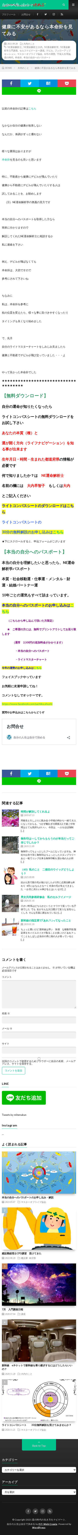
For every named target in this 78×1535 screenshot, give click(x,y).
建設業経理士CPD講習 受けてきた (21, 1253)
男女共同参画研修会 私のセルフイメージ (46, 896)
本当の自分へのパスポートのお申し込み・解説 (28, 1197)
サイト (5, 1043)
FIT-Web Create (48, 1524)
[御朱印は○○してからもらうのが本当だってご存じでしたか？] (10, 845)
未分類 (32, 1258)
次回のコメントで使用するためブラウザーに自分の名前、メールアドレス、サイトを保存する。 (39, 1062)
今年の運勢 (49, 54)
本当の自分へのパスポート (37, 57)
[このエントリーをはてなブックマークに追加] (48, 83)
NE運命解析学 (51, 47)
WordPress (38, 1527)
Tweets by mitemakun (14, 1114)
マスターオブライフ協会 (29, 54)
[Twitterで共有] (29, 83)
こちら (32, 108)
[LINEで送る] (39, 91)
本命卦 (18, 57)
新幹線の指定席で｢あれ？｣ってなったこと (46, 920)
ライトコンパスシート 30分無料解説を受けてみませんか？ (36, 1424)
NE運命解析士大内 (32, 47)
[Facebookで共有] (11, 83)
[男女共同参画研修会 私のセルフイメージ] (10, 903)
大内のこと (29, 43)
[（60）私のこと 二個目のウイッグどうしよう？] (10, 876)
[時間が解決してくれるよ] (10, 818)
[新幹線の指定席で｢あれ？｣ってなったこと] (10, 927)
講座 (23, 1314)
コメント (7, 977)
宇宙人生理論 (64, 54)
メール (7, 1028)
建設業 (24, 1258)
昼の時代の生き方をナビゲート (48, 1519)
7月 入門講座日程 (12, 1309)
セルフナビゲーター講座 (32, 50)
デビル (49, 50)
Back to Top (39, 1445)
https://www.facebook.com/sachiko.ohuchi (27, 703)
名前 (6, 1013)
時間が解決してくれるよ (35, 811)
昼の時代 (8, 57)
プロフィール (9, 14)
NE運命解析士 (14, 47)
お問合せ (25, 14)
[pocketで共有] (67, 83)
